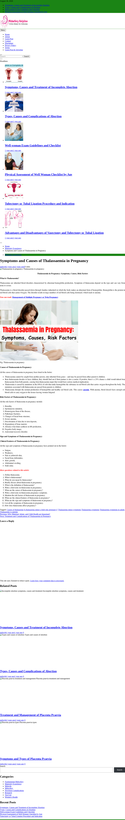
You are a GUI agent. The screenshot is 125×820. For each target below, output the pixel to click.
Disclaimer (9, 43)
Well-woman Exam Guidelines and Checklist (22, 10)
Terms (7, 48)
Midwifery (9, 788)
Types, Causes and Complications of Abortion (22, 7)
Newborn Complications (14, 791)
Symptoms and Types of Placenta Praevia (26, 758)
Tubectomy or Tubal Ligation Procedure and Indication (39, 203)
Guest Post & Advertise (14, 50)
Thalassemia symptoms (90, 510)
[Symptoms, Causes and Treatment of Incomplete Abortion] (14, 82)
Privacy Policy (10, 45)
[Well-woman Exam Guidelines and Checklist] (14, 140)
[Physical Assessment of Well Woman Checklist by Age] (14, 169)
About (7, 37)
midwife (3, 267)
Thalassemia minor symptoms (69, 510)
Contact (8, 41)
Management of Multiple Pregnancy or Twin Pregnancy (35, 297)
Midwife (8, 786)
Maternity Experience (13, 255)
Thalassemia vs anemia (9, 512)
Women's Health (11, 797)
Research (8, 793)
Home (7, 34)
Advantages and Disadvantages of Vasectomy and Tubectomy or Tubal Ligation (54, 232)
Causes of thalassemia (15, 510)
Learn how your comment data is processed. (47, 581)
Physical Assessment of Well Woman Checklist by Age (26, 12)
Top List (8, 795)
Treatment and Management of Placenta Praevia (30, 715)
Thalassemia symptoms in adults (112, 510)
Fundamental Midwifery (14, 782)
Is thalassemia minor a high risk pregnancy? (41, 510)
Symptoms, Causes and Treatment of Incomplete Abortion (27, 5)
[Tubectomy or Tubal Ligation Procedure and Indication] (14, 198)
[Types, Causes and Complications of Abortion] (14, 111)
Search (2, 766)
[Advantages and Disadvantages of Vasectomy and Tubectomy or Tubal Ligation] (14, 228)
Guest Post (9, 39)
